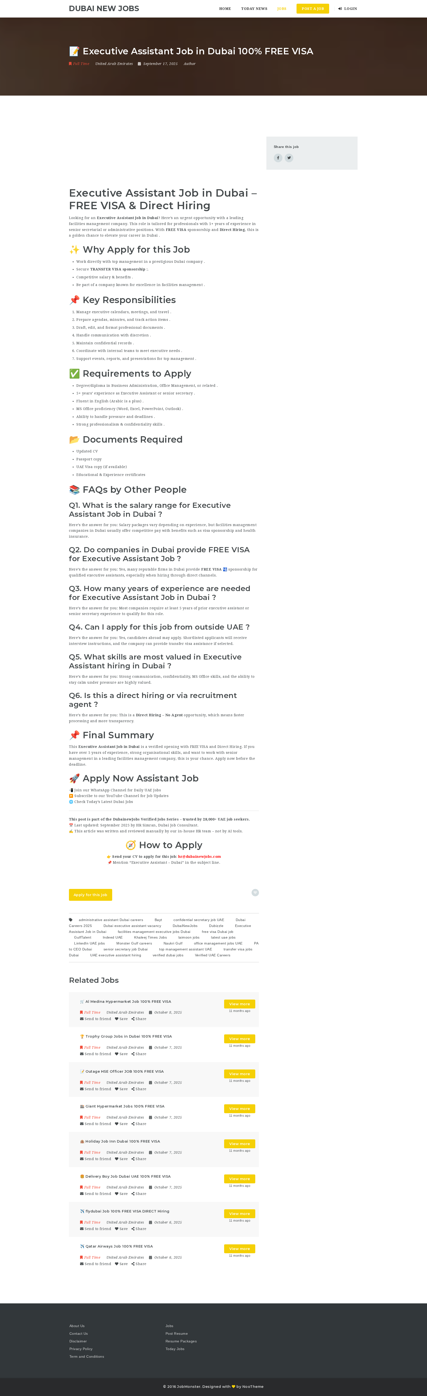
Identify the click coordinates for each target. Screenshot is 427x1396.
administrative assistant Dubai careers (111, 920)
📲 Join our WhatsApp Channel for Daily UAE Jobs (115, 790)
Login (350, 9)
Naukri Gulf (173, 943)
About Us (77, 1326)
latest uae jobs (223, 937)
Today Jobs (175, 1349)
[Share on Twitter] (289, 158)
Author (190, 64)
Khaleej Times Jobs (150, 937)
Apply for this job (90, 895)
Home (225, 9)
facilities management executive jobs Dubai (154, 932)
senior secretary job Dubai (126, 949)
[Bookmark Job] (255, 892)
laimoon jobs (189, 937)
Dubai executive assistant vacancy (132, 926)
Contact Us (78, 1333)
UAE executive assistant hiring (115, 955)
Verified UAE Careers (213, 955)
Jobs (282, 9)
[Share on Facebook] (278, 158)
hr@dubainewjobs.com (199, 857)
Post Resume (177, 1333)
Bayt (158, 920)
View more (239, 1004)
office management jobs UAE (218, 943)
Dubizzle (216, 926)
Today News (254, 9)
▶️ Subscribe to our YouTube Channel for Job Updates (119, 796)
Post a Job (313, 9)
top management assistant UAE (185, 949)
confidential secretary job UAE (198, 920)
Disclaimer (78, 1341)
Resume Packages (181, 1341)
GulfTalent (82, 937)
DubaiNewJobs (185, 926)
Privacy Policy (81, 1349)
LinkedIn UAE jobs (89, 943)
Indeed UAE (113, 937)
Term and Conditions (86, 1356)
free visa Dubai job (218, 932)
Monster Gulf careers (134, 943)
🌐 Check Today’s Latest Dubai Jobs (101, 802)
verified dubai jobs (168, 955)
